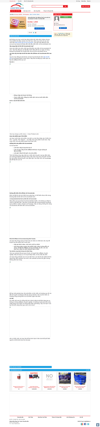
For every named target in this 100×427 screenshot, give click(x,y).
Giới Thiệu (30, 417)
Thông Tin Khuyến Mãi (48, 10)
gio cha (11, 419)
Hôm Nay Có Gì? (26, 10)
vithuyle (57, 23)
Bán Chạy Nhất (37, 10)
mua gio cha (15, 419)
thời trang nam (26, 14)
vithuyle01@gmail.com (60, 24)
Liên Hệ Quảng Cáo (70, 417)
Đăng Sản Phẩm (85, 6)
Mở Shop (78, 1)
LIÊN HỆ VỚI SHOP (39, 28)
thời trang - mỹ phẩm (18, 14)
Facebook (85, 424)
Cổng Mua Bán (12, 1)
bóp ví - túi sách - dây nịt (34, 14)
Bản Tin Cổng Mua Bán (28, 1)
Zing (35, 32)
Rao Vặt (19, 1)
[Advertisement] (31, 354)
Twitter (33, 32)
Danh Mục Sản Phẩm (15, 10)
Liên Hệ (81, 417)
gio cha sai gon (22, 419)
